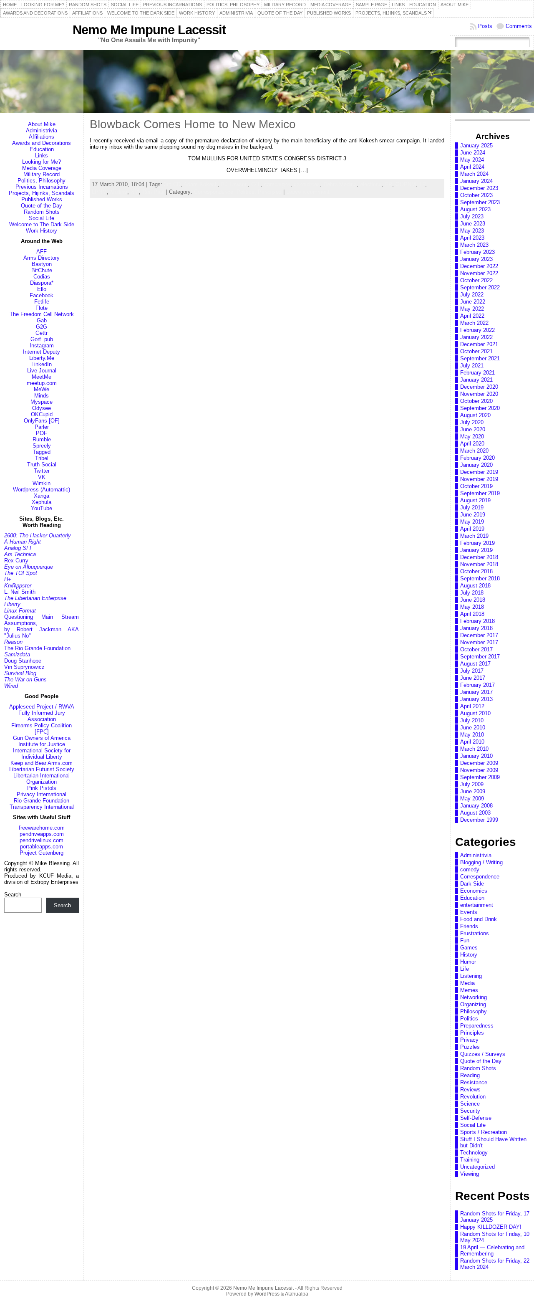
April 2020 (472, 443)
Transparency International (42, 807)
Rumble (42, 439)
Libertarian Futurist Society (41, 769)
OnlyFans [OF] (42, 421)
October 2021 (476, 351)
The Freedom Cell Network (42, 314)
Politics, (247, 192)
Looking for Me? (41, 162)
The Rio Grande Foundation (37, 648)
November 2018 (479, 564)
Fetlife (41, 302)
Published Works (41, 199)
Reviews (470, 1089)
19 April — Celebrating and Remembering (492, 1250)
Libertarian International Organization (41, 778)
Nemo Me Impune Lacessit (149, 30)
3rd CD (172, 184)
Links (41, 155)
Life (464, 969)
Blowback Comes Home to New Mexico (193, 124)
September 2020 (480, 408)
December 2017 (479, 635)
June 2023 (472, 223)
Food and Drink (478, 919)
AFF (41, 251)
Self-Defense (475, 1118)
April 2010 (472, 742)
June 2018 (472, 600)
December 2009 (479, 763)
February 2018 (477, 621)
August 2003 (475, 813)
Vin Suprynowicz (24, 667)
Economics (473, 891)
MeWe (41, 389)
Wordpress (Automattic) (41, 489)
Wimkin (41, 483)
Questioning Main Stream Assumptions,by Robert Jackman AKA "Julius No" (41, 626)
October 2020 (476, 401)
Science (470, 1104)
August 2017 (475, 664)
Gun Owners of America (42, 738)
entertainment (476, 905)
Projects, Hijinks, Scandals (41, 193)
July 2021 (472, 365)
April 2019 (472, 529)
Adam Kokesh (201, 184)
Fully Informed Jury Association (41, 716)
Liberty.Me (41, 358)
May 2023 (472, 231)
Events (468, 912)
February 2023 (477, 252)
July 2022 (472, 294)
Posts (485, 26)
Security (470, 1111)
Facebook (41, 295)
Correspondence (479, 876)
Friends (469, 926)
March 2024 (474, 174)
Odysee (41, 408)
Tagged (41, 452)
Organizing (473, 1004)
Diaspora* (41, 283)
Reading (470, 1075)
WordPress (267, 1294)
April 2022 (472, 316)
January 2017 (476, 692)
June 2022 (472, 302)
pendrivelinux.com (41, 840)
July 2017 (472, 671)
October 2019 (476, 486)
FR (388, 184)
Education (42, 149)
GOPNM (405, 184)
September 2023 (480, 202)
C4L (256, 184)
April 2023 (472, 238)
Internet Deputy (41, 352)
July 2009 (472, 784)
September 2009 (480, 777)
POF (41, 433)
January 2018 (476, 628)
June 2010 (472, 727)
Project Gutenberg (41, 853)
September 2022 (480, 287)
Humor (468, 962)
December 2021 (479, 344)
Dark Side (472, 884)
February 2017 (477, 685)
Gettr (41, 333)
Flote (41, 308)
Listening (471, 976)
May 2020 (472, 436)
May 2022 (472, 309)
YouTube (41, 508)
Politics (469, 1018)
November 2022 (479, 273)
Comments (519, 26)
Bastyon (42, 264)
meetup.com (42, 383)
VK (41, 477)
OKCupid (42, 414)
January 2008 (476, 805)
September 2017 (480, 656)
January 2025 (476, 145)
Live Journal (41, 370)
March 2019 (474, 536)
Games (469, 947)
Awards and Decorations (41, 143)
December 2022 (479, 266)
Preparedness (477, 1026)
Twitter (42, 471)
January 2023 (476, 259)
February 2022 (477, 330)
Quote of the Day (41, 205)
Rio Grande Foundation (41, 800)
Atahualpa (296, 1294)
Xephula (41, 502)
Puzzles (470, 1047)
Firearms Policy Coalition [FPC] (41, 728)
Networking (473, 997)
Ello (41, 289)
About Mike (41, 124)
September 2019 (480, 493)
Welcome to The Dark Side (41, 224)
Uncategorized (477, 1167)
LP (422, 184)
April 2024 (472, 167)
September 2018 (480, 578)
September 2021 (480, 358)
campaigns (277, 184)
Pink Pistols (41, 788)
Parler (42, 427)
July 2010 (472, 720)
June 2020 (472, 429)
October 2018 (476, 571)
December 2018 (479, 557)
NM (135, 192)
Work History (41, 231)
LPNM (99, 192)
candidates (307, 184)
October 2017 (476, 649)
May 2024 (472, 160)
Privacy (469, 1040)
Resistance (473, 1082)
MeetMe (41, 377)
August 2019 (475, 500)
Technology (474, 1152)
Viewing (469, 1174)
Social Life (41, 218)
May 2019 (472, 522)
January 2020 (476, 465)
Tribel (41, 458)
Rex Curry (16, 560)
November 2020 (479, 394)
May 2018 (472, 607)
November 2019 (479, 479)
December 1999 (479, 820)
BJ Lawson (234, 184)
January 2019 (476, 550)
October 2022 (476, 280)
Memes (469, 990)
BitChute (41, 270)
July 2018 (472, 593)
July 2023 (472, 216)
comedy (469, 869)
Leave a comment (308, 192)
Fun (464, 940)
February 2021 (477, 373)
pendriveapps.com (42, 834)
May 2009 (472, 798)
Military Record (41, 174)
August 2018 (475, 585)
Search (12, 894)
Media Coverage (41, 168)
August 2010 (475, 713)
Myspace (41, 402)
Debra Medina (340, 184)
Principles (270, 192)
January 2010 (476, 756)
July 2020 (472, 422)
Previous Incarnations (41, 187)
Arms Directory (41, 258)
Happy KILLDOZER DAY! (490, 1227)
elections (371, 184)
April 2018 (472, 614)
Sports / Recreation (483, 1132)
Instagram (42, 345)
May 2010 (472, 734)
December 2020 (479, 387)
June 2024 (472, 152)
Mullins (118, 192)
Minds (41, 395)
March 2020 (474, 451)
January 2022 (476, 337)
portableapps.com (41, 846)
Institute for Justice (41, 744)
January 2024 (476, 181)
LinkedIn (41, 364)
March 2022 (474, 323)
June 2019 (472, 514)
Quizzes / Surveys (482, 1054)
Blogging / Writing (481, 862)
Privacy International (41, 794)
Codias (41, 276)
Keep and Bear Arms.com (41, 763)
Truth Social (41, 464)
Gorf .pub (41, 339)
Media (467, 983)
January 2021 (476, 380)
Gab (42, 320)
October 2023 (476, 195)
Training (469, 1160)
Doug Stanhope (22, 661)
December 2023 (479, 188)
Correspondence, (215, 192)
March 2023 (474, 245)
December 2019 (479, 472)
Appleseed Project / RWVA (41, 707)
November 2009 (479, 770)
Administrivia (41, 130)
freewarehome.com (42, 828)
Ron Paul (153, 192)
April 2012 (472, 706)
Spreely (42, 446)
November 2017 (479, 642)
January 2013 (476, 699)
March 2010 (474, 749)
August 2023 (475, 209)
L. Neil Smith (19, 592)
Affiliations (41, 137)
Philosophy (473, 1011)
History (468, 955)
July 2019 (472, 507)
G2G (41, 327)
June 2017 (472, 678)
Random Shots (42, 212)
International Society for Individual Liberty (42, 753)
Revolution (473, 1096)
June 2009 (472, 791)
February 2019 (477, 543)
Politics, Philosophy (41, 180)
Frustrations (474, 933)
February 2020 (477, 458)
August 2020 (475, 415)
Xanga (41, 496)
